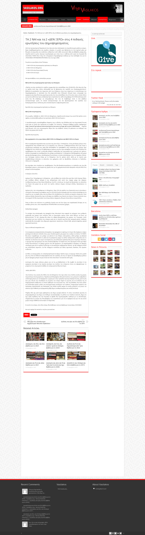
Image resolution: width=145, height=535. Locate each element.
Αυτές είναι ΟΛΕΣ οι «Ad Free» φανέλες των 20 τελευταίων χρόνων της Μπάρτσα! (110, 217)
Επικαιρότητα (103, 19)
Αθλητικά (94, 19)
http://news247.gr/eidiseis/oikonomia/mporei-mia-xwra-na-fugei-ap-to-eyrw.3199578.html (52, 126)
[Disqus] (55, 398)
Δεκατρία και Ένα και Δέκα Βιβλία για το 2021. (35, 364)
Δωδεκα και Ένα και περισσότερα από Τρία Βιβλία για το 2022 (52, 26)
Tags (116, 165)
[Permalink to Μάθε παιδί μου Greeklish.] (95, 189)
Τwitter (79, 19)
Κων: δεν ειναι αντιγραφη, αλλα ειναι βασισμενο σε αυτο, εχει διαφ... (38, 524)
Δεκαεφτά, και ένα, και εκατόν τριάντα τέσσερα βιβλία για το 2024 (54, 346)
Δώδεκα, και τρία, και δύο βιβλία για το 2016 (73, 321)
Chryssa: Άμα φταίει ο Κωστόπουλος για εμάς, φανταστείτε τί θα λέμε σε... (37, 491)
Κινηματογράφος (53, 19)
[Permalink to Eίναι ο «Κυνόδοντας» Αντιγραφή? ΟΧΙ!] (95, 182)
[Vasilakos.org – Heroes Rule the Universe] (33, 12)
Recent (102, 165)
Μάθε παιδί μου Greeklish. (107, 185)
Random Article (122, 19)
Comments (110, 165)
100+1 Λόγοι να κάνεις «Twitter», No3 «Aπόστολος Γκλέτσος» (110, 201)
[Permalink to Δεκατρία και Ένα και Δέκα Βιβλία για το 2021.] (35, 360)
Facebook (86, 19)
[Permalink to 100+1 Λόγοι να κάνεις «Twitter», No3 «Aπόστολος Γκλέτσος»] (95, 204)
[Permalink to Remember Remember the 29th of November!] (95, 228)
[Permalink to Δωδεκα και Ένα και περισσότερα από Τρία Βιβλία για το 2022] (76, 341)
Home (25, 33)
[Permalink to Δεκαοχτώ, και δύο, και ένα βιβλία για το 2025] (35, 341)
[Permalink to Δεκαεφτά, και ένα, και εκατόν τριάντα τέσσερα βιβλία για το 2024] (55, 341)
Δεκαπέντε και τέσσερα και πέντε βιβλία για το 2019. (76, 364)
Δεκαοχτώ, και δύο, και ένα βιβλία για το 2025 (35, 345)
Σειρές (63, 19)
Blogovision (112, 19)
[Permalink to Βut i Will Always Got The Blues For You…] (95, 197)
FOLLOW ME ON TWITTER (114, 104)
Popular (95, 165)
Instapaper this (32, 19)
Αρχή (24, 19)
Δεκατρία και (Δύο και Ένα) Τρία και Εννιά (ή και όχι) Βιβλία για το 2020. (55, 365)
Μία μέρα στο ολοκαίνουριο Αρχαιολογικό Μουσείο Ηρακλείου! (38, 321)
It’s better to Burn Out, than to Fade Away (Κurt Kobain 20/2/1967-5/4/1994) (109, 171)
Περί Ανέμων (71, 19)
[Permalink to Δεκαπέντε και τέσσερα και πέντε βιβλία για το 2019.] (76, 360)
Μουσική (43, 19)
